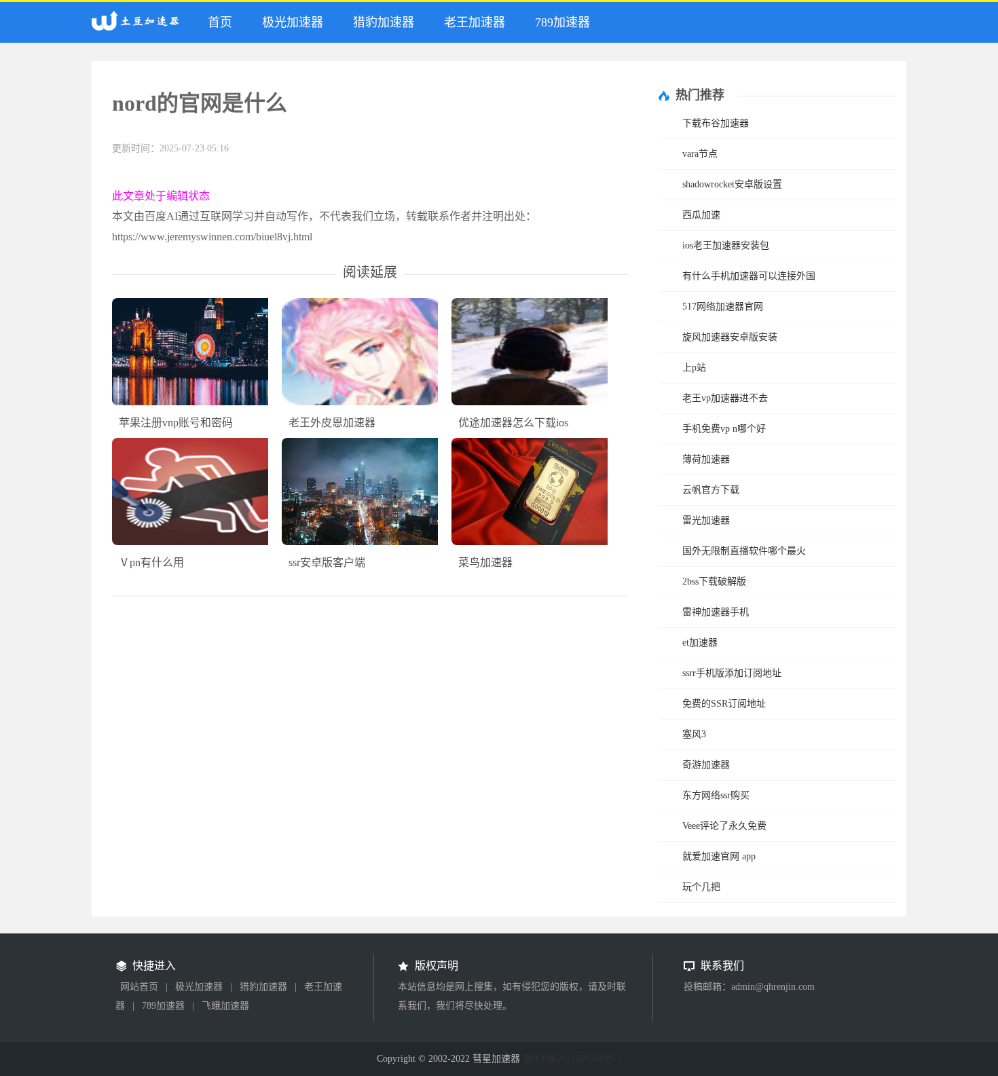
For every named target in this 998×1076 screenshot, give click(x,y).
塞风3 (694, 734)
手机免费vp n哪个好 (724, 429)
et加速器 (700, 642)
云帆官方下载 (710, 490)
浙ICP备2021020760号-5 (572, 1059)
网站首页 (139, 987)
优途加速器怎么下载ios (513, 422)
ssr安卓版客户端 (327, 562)
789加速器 (562, 22)
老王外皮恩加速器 (332, 422)
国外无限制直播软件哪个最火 (744, 551)
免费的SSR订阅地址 (724, 704)
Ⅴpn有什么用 (151, 562)
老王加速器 (474, 22)
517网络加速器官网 (722, 306)
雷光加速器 (706, 520)
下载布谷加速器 (715, 123)
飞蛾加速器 (225, 1006)
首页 (220, 22)
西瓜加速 (701, 215)
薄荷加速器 (706, 459)
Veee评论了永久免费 (724, 826)
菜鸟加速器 (485, 562)
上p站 (694, 368)
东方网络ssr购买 (716, 795)
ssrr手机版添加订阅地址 (731, 673)
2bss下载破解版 (714, 581)
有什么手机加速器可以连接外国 (748, 276)
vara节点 (700, 154)
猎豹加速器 (383, 22)
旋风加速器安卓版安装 (729, 337)
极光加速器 (292, 22)
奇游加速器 (706, 765)
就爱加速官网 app (719, 856)
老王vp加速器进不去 (725, 398)
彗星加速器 (138, 26)
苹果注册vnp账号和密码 (176, 422)
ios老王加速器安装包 (725, 245)
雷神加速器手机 (715, 612)
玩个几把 (701, 887)
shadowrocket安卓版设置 (732, 184)
